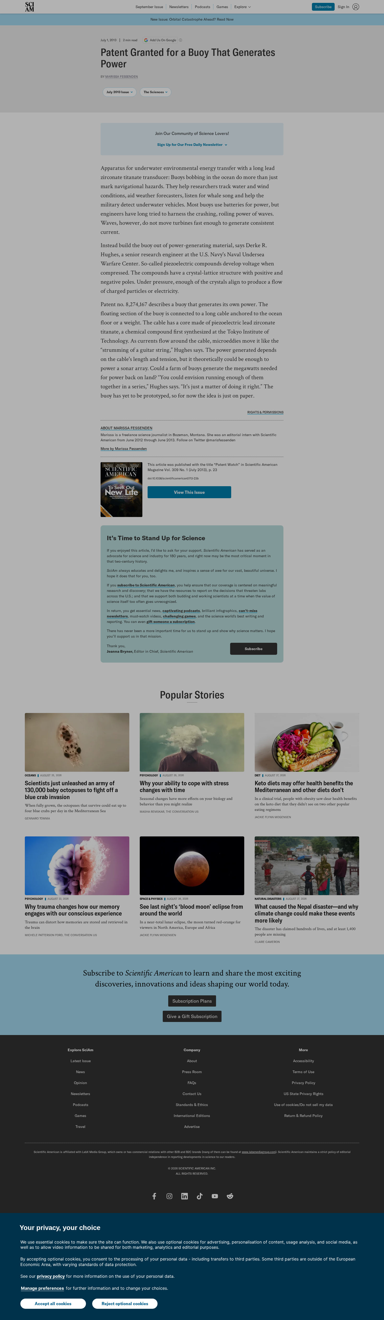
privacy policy (51, 1276)
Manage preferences (42, 1288)
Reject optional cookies (125, 1303)
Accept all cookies (53, 1303)
